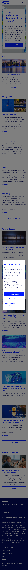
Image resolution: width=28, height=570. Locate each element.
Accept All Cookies (14, 294)
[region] (14, 285)
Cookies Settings (14, 298)
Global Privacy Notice (10, 303)
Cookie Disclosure (9, 305)
